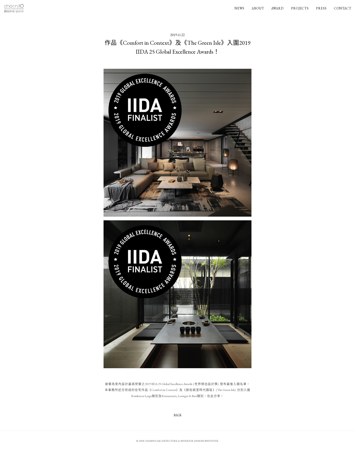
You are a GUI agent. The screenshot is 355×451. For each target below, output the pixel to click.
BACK (177, 415)
